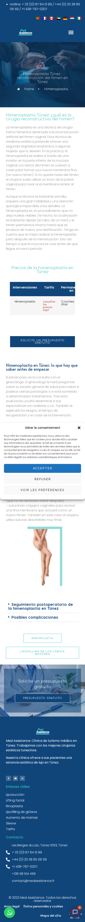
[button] (79, 428)
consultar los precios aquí (49, 305)
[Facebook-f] (8, 778)
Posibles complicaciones (34, 617)
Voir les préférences (42, 490)
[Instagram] (22, 778)
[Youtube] (15, 778)
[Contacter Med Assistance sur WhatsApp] (9, 912)
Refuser (42, 479)
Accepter (42, 468)
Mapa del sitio (50, 915)
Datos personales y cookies (43, 906)
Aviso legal (12, 906)
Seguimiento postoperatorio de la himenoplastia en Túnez (40, 606)
